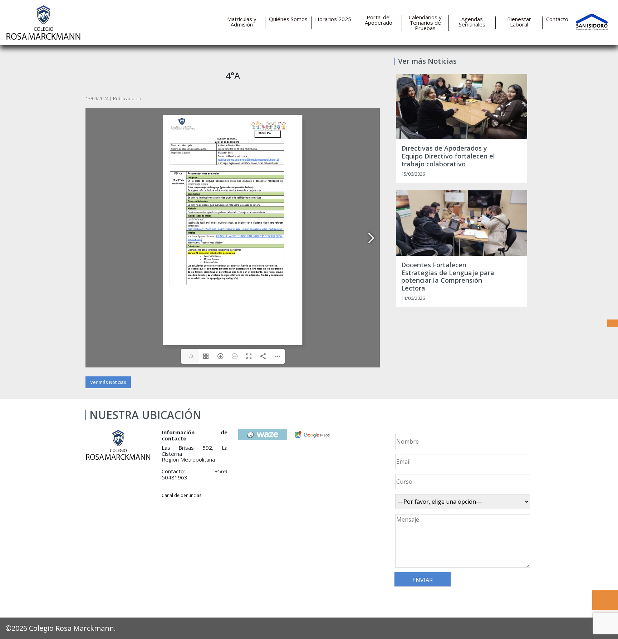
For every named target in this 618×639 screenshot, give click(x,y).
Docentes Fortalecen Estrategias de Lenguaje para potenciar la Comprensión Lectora (447, 276)
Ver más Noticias (108, 382)
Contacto (557, 19)
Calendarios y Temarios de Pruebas (425, 23)
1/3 (190, 356)
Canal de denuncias (181, 495)
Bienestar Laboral (519, 21)
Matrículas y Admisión (241, 21)
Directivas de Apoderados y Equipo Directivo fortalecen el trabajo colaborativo (448, 156)
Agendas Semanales (472, 21)
